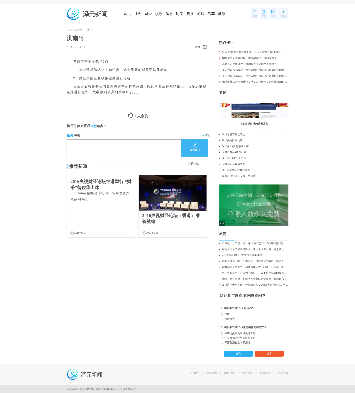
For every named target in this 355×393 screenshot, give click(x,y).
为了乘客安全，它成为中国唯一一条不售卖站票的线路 (253, 273)
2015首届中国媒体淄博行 (236, 170)
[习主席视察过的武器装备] (253, 110)
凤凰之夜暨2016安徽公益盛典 (239, 176)
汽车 (211, 14)
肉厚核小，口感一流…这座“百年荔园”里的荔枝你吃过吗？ (255, 243)
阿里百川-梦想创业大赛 (235, 146)
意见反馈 (283, 373)
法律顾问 (265, 373)
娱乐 (159, 14)
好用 (227, 314)
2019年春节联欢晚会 (233, 134)
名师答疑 (79, 29)
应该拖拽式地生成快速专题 (240, 333)
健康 (221, 14)
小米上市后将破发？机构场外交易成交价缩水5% (248, 64)
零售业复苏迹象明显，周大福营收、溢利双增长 (248, 58)
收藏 (197, 47)
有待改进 (229, 318)
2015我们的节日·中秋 (234, 158)
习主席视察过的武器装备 (254, 123)
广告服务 (193, 373)
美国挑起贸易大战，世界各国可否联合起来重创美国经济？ (253, 70)
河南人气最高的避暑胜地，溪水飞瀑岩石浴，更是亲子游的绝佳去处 (255, 249)
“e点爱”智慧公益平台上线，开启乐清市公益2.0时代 (250, 52)
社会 (137, 14)
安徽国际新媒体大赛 (233, 164)
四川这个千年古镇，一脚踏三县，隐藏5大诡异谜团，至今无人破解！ (255, 284)
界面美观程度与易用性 (237, 342)
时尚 (179, 14)
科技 (190, 14)
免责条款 (247, 373)
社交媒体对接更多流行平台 (240, 338)
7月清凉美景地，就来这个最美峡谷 (242, 255)
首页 (127, 14)
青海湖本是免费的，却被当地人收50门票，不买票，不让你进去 (255, 267)
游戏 (200, 14)
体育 (169, 14)
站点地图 (211, 373)
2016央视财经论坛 (232, 140)
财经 (148, 14)
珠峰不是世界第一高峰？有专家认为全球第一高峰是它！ (254, 278)
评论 (206, 135)
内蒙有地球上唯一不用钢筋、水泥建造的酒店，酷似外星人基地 (255, 261)
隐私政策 (229, 373)
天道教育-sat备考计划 (234, 152)
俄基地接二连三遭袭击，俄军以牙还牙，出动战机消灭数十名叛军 (253, 81)
